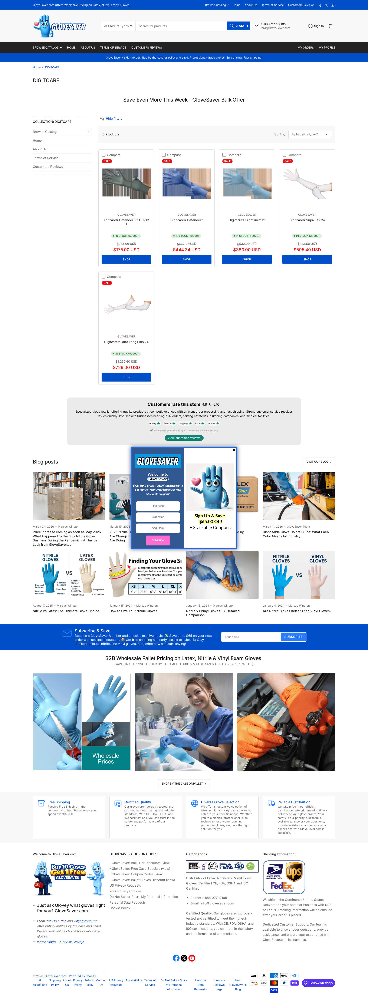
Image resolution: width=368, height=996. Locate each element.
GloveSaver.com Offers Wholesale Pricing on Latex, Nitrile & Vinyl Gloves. (81, 5)
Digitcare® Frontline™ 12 (247, 220)
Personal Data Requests (127, 902)
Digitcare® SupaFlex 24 (307, 220)
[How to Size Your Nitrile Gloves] (145, 575)
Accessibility (134, 980)
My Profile (327, 47)
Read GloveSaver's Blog (238, 985)
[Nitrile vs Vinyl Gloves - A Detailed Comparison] (222, 575)
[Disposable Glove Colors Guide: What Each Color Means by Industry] (299, 496)
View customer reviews (184, 438)
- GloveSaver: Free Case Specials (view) (139, 869)
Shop (126, 259)
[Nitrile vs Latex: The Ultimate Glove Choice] (69, 575)
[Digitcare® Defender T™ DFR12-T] (126, 183)
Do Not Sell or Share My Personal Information (143, 897)
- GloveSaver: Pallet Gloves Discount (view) (142, 880)
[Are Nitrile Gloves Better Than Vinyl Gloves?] (299, 575)
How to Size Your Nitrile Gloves (133, 611)
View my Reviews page (219, 985)
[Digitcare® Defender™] (186, 183)
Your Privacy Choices (125, 891)
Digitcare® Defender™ (186, 220)
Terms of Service (273, 5)
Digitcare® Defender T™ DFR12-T (126, 222)
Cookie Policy (119, 908)
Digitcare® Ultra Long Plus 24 (126, 342)
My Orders (306, 47)
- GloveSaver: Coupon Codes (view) (136, 874)
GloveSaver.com (55, 976)
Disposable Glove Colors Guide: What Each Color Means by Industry (296, 534)
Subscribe (293, 637)
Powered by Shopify (82, 976)
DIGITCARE (52, 67)
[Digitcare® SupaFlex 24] (307, 183)
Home (236, 5)
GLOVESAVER (126, 214)
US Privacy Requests (125, 885)
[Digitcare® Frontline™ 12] (247, 183)
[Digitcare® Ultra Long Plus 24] (126, 305)
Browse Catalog (215, 5)
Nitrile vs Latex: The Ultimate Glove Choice (66, 611)
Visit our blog (317, 461)
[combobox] (193, 26)
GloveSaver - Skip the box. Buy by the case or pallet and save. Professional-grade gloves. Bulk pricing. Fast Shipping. (184, 57)
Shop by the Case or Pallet (182, 783)
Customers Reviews (301, 5)
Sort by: (280, 134)
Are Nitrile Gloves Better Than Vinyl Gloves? (297, 611)
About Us (251, 5)
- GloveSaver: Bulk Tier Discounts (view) (140, 863)
